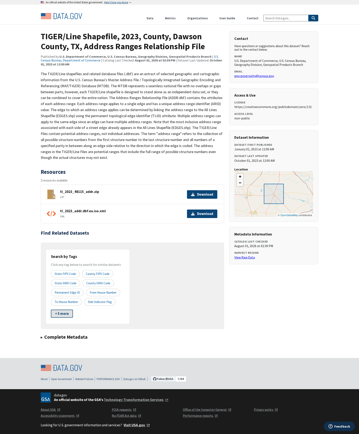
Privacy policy (264, 409)
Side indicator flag (100, 302)
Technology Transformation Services (134, 399)
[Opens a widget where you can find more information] (339, 427)
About (44, 379)
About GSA (48, 409)
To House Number (66, 302)
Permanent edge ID (67, 292)
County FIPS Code (97, 274)
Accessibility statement (58, 415)
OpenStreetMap (289, 215)
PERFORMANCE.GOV (108, 379)
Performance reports (198, 415)
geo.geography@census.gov (254, 76)
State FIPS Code (65, 274)
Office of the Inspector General (205, 409)
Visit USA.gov (135, 425)
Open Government (61, 379)
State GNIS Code (65, 283)
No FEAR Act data (124, 415)
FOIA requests (122, 409)
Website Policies (84, 379)
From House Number (103, 292)
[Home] (61, 16)
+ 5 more (62, 313)
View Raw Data (244, 257)
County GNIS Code (98, 283)
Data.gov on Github (134, 379)
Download (205, 194)
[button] (240, 177)
